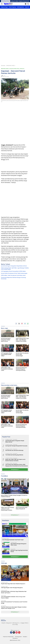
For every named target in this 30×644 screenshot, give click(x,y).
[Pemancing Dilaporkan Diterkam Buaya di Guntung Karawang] (22, 362)
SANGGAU (22, 68)
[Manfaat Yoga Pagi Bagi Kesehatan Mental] (5, 551)
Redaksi (25, 636)
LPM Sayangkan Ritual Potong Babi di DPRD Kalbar (13, 271)
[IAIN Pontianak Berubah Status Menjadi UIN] (22, 502)
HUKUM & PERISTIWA (14, 68)
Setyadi (3, 623)
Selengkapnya (14, 469)
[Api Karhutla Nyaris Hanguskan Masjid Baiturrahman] (7, 333)
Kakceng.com (15, 623)
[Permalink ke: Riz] (2, 76)
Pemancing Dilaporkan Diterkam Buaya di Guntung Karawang (13, 278)
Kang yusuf (8, 623)
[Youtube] (19, 632)
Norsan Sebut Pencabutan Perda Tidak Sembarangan (14, 273)
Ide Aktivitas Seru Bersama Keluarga (14, 450)
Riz (4, 75)
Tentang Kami (18, 636)
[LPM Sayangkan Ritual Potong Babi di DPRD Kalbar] (7, 348)
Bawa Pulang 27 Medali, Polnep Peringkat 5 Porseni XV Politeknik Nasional (14, 496)
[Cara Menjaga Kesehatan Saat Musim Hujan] (15, 530)
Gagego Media (24, 623)
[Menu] (2, 4)
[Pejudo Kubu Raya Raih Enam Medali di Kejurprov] (15, 573)
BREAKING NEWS (5, 68)
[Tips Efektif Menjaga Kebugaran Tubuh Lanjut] (5, 544)
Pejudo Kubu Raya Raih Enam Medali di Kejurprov (13, 583)
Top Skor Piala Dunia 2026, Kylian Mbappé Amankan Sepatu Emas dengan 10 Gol (14, 607)
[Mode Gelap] (26, 4)
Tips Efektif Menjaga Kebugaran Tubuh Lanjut (18, 544)
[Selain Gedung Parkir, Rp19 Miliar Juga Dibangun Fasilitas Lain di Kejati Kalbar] (22, 333)
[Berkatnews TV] (8, 4)
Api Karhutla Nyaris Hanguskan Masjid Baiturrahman (14, 266)
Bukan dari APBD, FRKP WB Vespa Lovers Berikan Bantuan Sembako (15, 460)
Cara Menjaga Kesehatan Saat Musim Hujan (13, 539)
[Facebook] (11, 632)
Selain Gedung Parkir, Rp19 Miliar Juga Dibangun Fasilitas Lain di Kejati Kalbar (15, 268)
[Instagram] (16, 632)
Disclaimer (15, 638)
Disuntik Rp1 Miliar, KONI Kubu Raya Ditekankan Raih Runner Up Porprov (13, 592)
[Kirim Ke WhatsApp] (28, 324)
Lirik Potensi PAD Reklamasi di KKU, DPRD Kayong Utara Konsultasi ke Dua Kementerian (16, 465)
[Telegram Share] (25, 324)
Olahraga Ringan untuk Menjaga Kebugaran (12, 587)
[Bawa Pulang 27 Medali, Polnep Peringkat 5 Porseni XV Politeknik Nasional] (15, 486)
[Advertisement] (15, 27)
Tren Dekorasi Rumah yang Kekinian (14, 454)
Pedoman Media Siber (8, 636)
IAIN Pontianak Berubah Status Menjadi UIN (21, 508)
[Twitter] (14, 632)
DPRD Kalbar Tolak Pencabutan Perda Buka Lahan (13, 275)
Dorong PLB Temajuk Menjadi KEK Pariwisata (16, 445)
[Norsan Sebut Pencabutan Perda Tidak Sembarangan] (22, 348)
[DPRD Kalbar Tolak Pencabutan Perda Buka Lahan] (7, 362)
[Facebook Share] (16, 324)
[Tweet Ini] (19, 324)
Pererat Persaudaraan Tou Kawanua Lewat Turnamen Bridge (14, 602)
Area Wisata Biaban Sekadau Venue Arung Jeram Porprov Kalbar (13, 597)
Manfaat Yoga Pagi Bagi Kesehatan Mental (19, 551)
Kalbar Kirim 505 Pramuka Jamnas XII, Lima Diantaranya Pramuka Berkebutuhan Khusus (7, 509)
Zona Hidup (15, 624)
